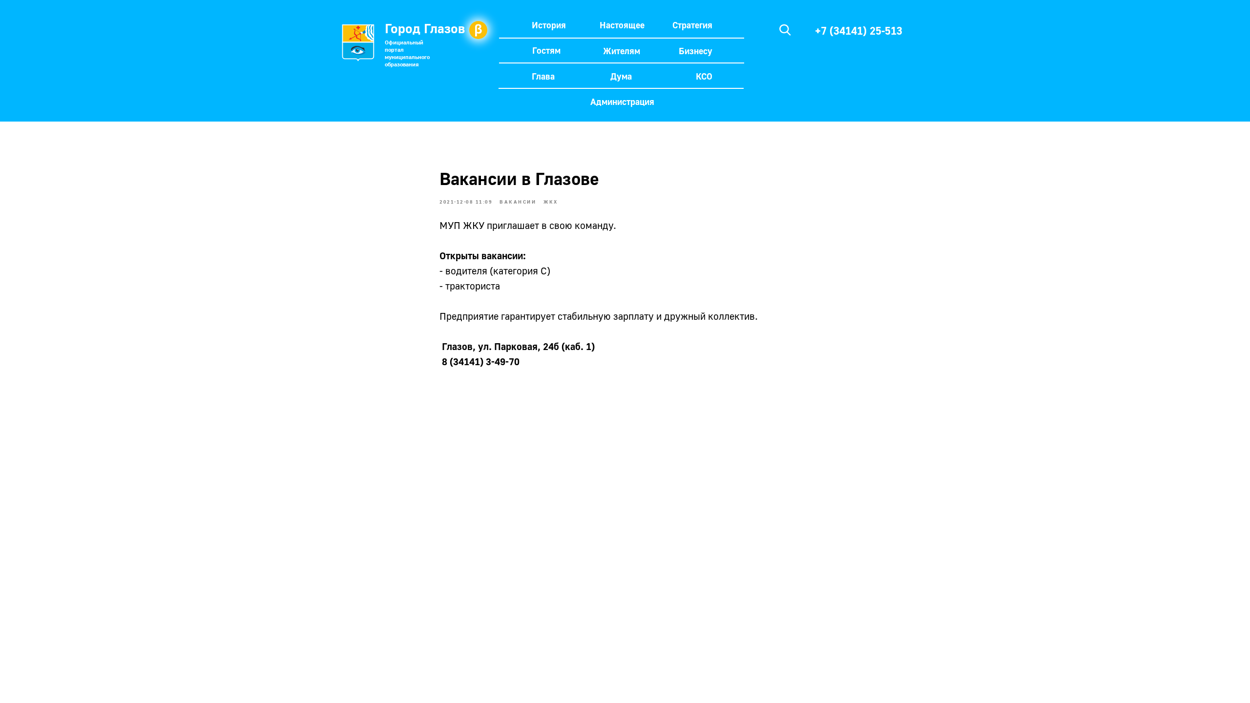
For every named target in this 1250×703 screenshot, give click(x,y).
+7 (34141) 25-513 (858, 30)
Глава (543, 76)
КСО (704, 76)
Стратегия (692, 25)
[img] (785, 30)
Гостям (546, 50)
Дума (621, 76)
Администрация (622, 101)
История (549, 25)
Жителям (621, 50)
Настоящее (622, 25)
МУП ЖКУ (461, 225)
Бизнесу (695, 50)
